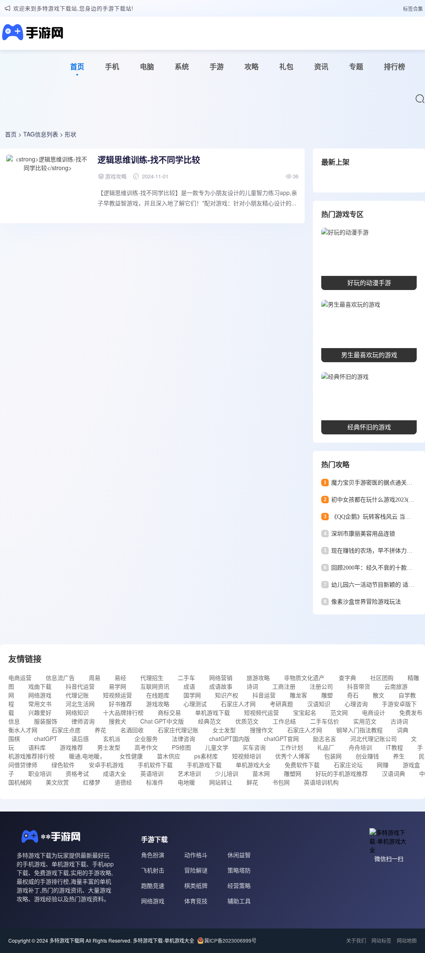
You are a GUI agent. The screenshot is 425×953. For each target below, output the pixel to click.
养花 (100, 730)
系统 (182, 66)
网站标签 (381, 940)
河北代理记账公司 (373, 738)
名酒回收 (132, 730)
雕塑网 (292, 773)
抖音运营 (264, 695)
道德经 (123, 782)
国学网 (192, 695)
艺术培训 (189, 773)
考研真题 (281, 704)
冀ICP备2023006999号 (230, 940)
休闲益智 (239, 855)
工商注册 (284, 686)
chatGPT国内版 (229, 738)
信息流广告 (60, 677)
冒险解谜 (196, 870)
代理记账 (77, 695)
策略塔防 (239, 870)
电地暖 (186, 782)
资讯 (321, 66)
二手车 (186, 677)
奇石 (353, 695)
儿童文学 (216, 747)
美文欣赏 (57, 782)
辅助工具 (239, 901)
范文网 (339, 712)
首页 (77, 66)
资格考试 (77, 773)
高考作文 (146, 747)
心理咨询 (356, 704)
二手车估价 (324, 721)
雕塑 (327, 695)
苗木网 (261, 773)
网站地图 (407, 940)
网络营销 (220, 677)
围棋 (14, 738)
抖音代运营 (80, 686)
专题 (356, 66)
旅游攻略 (258, 677)
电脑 (147, 66)
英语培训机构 (321, 782)
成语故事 (220, 686)
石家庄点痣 (66, 730)
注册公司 (321, 686)
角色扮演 (152, 855)
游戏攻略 (157, 704)
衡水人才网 (22, 730)
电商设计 (373, 712)
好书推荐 (120, 704)
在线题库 (157, 695)
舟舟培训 (360, 747)
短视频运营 (117, 695)
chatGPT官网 (281, 738)
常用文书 (39, 704)
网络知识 (77, 712)
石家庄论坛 (348, 764)
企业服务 (146, 738)
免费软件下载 (302, 764)
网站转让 (220, 782)
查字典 (347, 677)
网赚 (382, 764)
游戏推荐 (71, 747)
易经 (120, 677)
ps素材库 (206, 756)
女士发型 (224, 730)
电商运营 (20, 677)
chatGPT (45, 738)
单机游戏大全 (253, 764)
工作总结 (284, 721)
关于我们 (356, 940)
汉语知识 (318, 704)
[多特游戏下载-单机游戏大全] (31, 33)
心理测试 (195, 704)
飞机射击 (152, 870)
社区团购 (381, 677)
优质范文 (247, 721)
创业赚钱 (367, 756)
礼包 (286, 66)
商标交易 (169, 712)
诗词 (252, 686)
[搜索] (420, 99)
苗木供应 (168, 756)
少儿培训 (226, 773)
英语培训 (152, 773)
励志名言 (324, 738)
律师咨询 (83, 721)
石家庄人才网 (238, 704)
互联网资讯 (154, 686)
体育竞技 (196, 901)
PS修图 (181, 747)
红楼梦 (91, 782)
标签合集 (413, 8)
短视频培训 (246, 756)
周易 (94, 677)
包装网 (333, 756)
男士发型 (108, 747)
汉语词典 (393, 773)
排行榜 (394, 66)
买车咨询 (254, 747)
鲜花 (252, 782)
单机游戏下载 (212, 712)
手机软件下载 (155, 764)
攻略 (251, 66)
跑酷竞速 (152, 885)
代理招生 (152, 677)
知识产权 (226, 695)
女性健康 (131, 756)
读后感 (80, 738)
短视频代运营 (261, 712)
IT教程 (394, 747)
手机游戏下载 (204, 764)
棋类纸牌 (196, 885)
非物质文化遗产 (304, 677)
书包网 (281, 782)
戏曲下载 (39, 686)
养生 (399, 756)
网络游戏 (39, 695)
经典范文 (209, 721)
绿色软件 (63, 764)
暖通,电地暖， (87, 756)
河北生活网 (80, 704)
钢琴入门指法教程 (359, 730)
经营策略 (239, 885)
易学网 (117, 686)
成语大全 (114, 773)
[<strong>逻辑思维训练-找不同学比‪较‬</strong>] (47, 186)
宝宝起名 (304, 712)
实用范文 (364, 721)
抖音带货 (358, 686)
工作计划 (291, 747)
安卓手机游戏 (106, 764)
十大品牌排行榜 (123, 712)
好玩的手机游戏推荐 (341, 773)
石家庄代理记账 (178, 730)
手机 (112, 66)
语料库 (37, 747)
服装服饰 (45, 721)
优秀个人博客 (292, 756)
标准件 (155, 782)
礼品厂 (326, 747)
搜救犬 (117, 721)
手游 (217, 66)
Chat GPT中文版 (162, 721)
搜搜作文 (261, 730)
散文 (378, 695)
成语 (189, 686)
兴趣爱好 (39, 712)
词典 (402, 730)
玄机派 (111, 738)
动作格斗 (196, 855)
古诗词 (399, 721)
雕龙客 (298, 695)
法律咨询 (183, 738)
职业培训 (39, 773)
